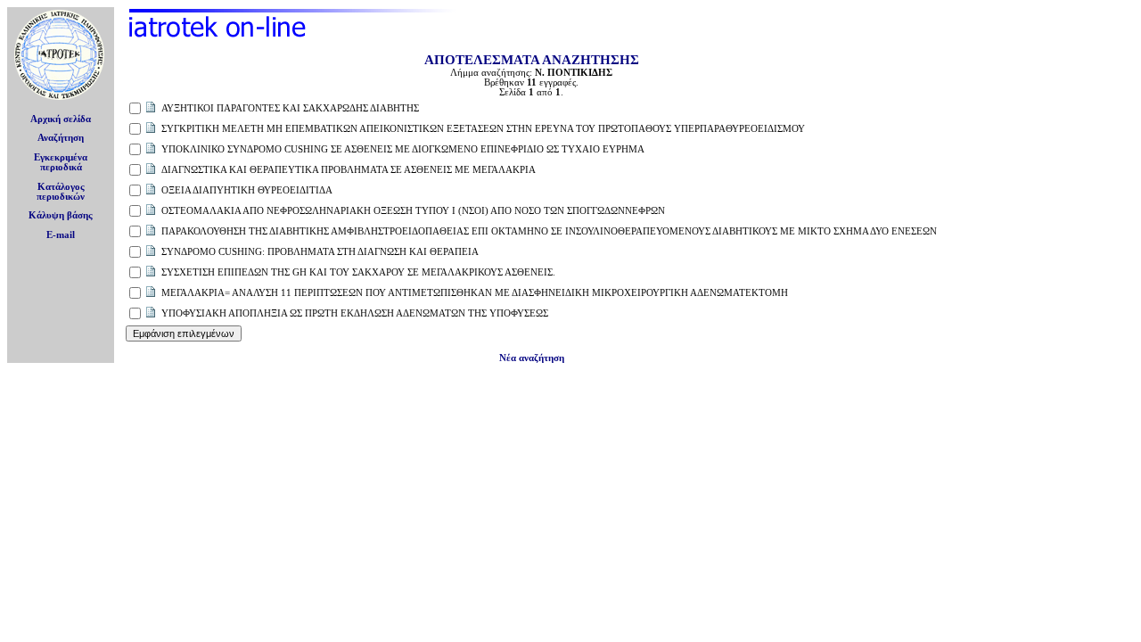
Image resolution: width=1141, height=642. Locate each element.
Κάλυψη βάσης (61, 215)
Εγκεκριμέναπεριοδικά (60, 162)
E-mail (60, 235)
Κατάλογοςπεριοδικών (61, 192)
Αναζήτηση (60, 138)
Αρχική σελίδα (60, 119)
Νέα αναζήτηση (531, 358)
